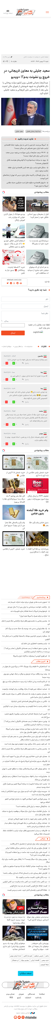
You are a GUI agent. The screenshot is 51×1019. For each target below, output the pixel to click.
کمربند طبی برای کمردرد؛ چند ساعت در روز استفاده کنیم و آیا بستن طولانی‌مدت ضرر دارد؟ (27, 853)
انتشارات (28, 997)
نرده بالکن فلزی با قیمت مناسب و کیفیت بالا (31, 877)
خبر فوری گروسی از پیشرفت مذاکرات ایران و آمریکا (30, 656)
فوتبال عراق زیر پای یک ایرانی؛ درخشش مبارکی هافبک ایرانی (26, 848)
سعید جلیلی (19, 131)
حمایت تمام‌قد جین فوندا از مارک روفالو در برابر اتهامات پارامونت (24, 689)
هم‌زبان (21, 994)
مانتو (47, 956)
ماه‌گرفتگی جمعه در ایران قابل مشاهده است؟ (31, 806)
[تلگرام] (15, 1017)
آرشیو (19, 997)
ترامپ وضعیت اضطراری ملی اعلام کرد (34, 643)
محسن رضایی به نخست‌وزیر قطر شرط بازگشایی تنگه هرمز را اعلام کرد (26, 750)
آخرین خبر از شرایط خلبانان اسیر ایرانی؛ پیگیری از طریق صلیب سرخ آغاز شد (27, 715)
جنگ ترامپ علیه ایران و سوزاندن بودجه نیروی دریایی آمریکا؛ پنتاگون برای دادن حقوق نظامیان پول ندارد (28, 731)
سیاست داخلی (28, 57)
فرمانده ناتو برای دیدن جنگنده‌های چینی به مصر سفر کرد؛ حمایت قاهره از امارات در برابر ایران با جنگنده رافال (26, 738)
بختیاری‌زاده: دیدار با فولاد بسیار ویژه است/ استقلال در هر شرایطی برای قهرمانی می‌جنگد (26, 778)
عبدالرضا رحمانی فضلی (33, 131)
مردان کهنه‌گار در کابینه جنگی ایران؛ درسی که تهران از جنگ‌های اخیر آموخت (25, 177)
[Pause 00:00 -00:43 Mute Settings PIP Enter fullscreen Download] (25, 111)
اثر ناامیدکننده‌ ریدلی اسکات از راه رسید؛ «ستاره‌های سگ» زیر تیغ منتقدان (26, 683)
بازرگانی (42, 839)
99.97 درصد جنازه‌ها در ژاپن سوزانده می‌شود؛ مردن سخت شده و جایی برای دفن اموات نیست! (27, 154)
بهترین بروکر (25, 960)
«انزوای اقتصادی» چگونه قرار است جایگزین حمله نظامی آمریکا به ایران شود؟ (27, 184)
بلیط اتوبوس (45, 964)
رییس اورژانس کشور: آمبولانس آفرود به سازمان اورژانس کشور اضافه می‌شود (27, 801)
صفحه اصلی (44, 57)
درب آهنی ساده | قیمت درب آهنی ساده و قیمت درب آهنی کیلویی (25, 881)
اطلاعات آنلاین (25, 12)
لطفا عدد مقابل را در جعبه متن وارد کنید (39, 326)
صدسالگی (31, 994)
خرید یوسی (45, 960)
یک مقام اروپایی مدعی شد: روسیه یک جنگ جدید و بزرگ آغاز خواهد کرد (27, 630)
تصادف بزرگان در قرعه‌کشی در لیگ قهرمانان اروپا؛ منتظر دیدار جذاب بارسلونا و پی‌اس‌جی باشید (27, 825)
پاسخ (27, 363)
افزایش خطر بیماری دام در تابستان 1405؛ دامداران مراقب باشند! (25, 873)
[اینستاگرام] (23, 1017)
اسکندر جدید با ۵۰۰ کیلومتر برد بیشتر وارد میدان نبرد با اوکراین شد (26, 708)
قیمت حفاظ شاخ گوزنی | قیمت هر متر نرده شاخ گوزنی (28, 885)
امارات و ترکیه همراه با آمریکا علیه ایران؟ (33, 616)
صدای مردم (10, 994)
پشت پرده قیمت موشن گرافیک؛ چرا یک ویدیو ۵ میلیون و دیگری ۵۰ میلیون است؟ (26, 867)
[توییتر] (19, 1017)
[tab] (42, 597)
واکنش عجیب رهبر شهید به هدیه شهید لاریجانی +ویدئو (27, 818)
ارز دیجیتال (15, 960)
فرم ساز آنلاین (28, 956)
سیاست (36, 57)
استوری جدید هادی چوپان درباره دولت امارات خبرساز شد (27, 602)
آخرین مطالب (40, 661)
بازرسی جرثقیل (38, 956)
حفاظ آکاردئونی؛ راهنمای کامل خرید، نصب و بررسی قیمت (27, 890)
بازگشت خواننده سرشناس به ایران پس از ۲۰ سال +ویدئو (27, 607)
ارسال (13, 333)
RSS (11, 997)
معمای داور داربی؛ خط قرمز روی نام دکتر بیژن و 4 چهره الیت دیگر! (24, 756)
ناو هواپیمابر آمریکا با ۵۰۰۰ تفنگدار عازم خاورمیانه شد (28, 611)
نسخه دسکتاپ (26, 973)
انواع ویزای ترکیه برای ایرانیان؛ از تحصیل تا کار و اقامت (28, 843)
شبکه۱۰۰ (42, 994)
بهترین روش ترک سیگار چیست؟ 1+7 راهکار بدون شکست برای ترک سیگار (26, 860)
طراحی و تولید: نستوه (23, 1013)
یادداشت (38, 997)
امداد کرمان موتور (15, 956)
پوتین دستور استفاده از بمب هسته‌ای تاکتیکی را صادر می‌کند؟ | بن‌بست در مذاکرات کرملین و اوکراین (27, 650)
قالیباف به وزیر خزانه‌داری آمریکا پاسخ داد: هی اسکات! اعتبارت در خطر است (26, 763)
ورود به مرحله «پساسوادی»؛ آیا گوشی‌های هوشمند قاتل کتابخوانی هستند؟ (27, 162)
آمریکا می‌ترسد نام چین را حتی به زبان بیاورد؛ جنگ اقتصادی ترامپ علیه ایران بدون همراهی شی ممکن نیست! (26, 147)
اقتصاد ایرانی (35, 960)
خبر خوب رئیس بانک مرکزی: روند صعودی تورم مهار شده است (25, 743)
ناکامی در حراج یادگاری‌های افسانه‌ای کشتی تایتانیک (29, 701)
